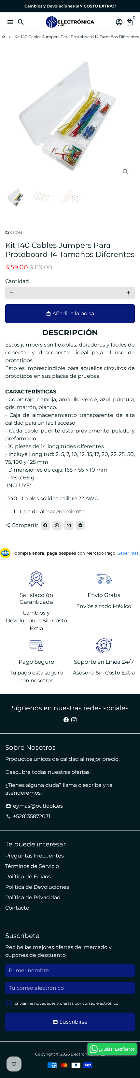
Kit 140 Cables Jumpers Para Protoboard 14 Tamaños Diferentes (76, 36)
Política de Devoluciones (37, 887)
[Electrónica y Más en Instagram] (74, 719)
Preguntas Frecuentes (34, 856)
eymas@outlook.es (34, 806)
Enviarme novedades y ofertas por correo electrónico (66, 1003)
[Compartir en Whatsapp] (57, 525)
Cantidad (17, 281)
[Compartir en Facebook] (45, 525)
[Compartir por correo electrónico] (68, 525)
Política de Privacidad (33, 897)
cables (13, 232)
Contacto (17, 908)
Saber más (128, 553)
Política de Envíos (28, 876)
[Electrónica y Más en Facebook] (66, 719)
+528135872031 (28, 816)
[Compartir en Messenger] (80, 525)
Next (128, 116)
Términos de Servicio (32, 866)
